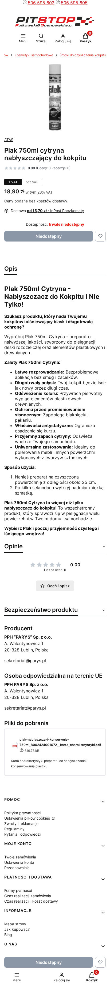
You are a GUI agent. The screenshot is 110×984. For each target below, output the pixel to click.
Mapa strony (15, 924)
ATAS (8, 139)
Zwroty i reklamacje (21, 823)
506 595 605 (74, 2)
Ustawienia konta (19, 862)
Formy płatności (18, 890)
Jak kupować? (17, 929)
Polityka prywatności (22, 812)
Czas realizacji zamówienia (27, 895)
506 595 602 (41, 2)
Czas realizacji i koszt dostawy (31, 901)
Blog (8, 934)
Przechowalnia (17, 867)
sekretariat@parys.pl (25, 660)
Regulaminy (14, 829)
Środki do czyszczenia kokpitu (83, 55)
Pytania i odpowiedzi (22, 834)
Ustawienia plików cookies (27, 818)
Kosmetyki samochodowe (34, 55)
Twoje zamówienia (20, 857)
